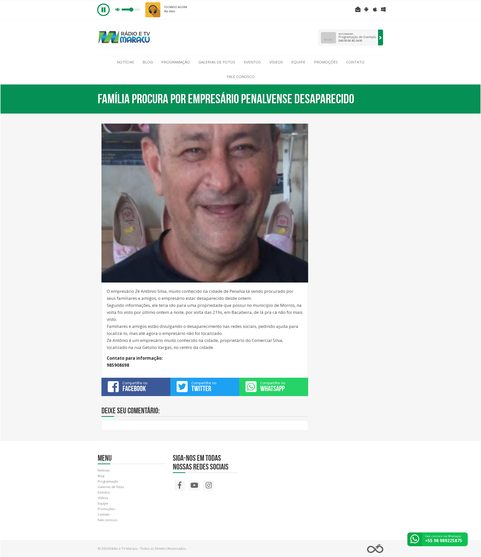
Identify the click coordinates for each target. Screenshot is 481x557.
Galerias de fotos (216, 61)
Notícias (125, 61)
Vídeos (276, 61)
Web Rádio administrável (375, 548)
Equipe (298, 61)
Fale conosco (241, 76)
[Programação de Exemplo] (380, 37)
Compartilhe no (135, 387)
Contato (355, 61)
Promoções (326, 61)
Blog (148, 61)
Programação (175, 61)
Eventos (252, 61)
